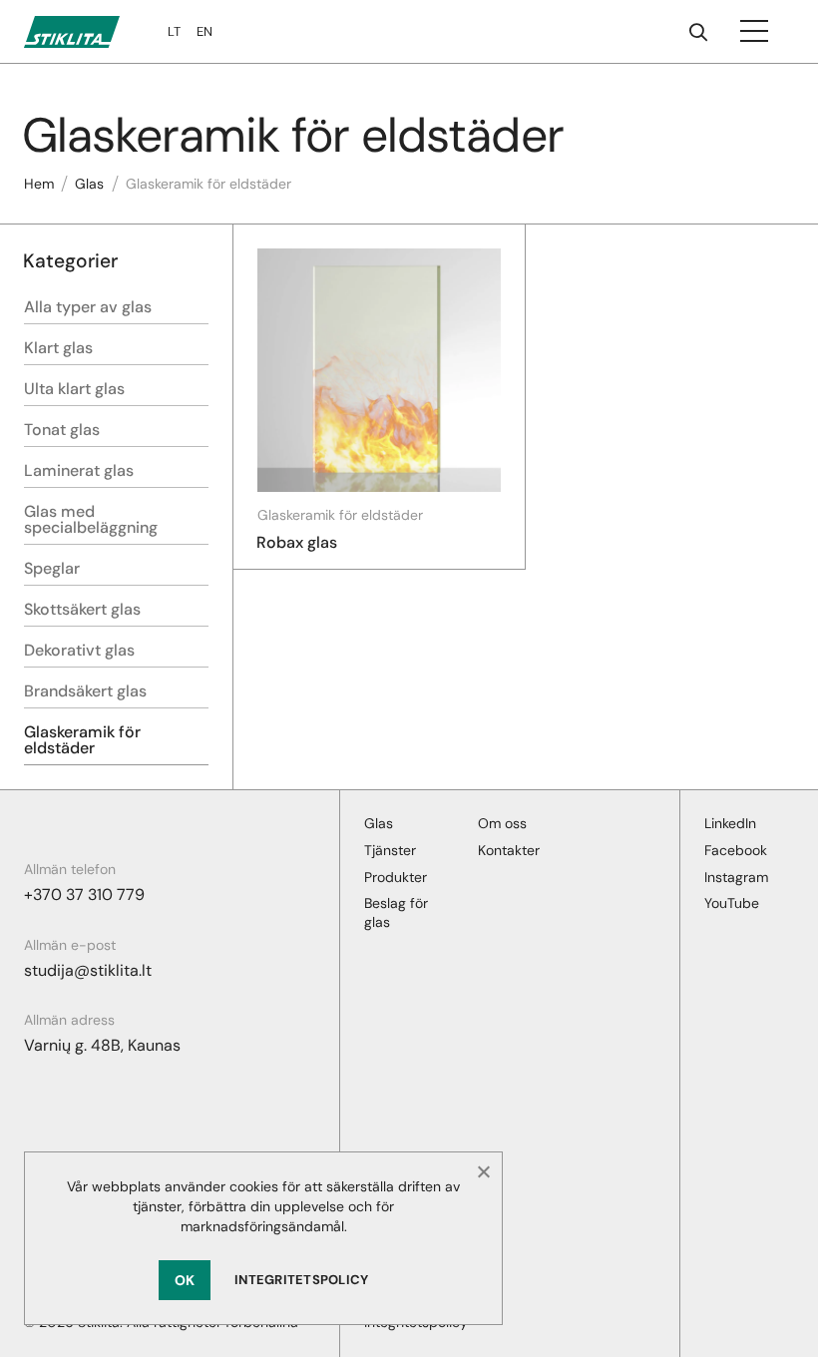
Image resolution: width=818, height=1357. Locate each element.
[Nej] (483, 1171)
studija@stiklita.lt (88, 970)
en (204, 31)
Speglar (52, 568)
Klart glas (58, 347)
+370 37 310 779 (84, 894)
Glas (89, 184)
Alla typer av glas (88, 306)
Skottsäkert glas (82, 609)
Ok (185, 1280)
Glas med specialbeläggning (91, 519)
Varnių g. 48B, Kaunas (102, 1045)
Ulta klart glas (74, 388)
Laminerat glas (79, 470)
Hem (39, 184)
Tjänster (390, 850)
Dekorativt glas (79, 650)
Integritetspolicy (301, 1279)
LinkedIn (730, 823)
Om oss (502, 823)
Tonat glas (62, 429)
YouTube (731, 903)
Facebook (735, 850)
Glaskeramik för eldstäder (82, 739)
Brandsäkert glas (85, 690)
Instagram (736, 877)
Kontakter (509, 850)
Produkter (395, 877)
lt (174, 31)
